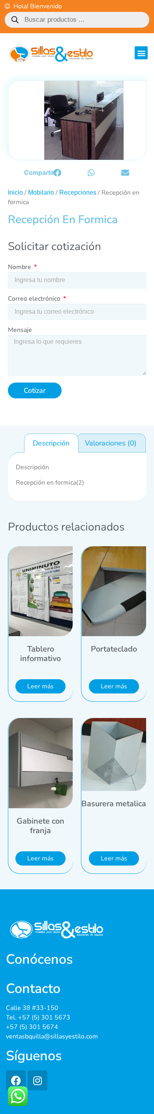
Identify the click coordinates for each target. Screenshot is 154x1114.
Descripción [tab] (51, 443)
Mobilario (41, 192)
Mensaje (20, 330)
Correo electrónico (35, 299)
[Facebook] (16, 1080)
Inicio (15, 192)
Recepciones (77, 192)
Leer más (40, 686)
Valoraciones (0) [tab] (111, 443)
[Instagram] (37, 1080)
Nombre (20, 267)
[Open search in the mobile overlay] (77, 20)
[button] (141, 52)
